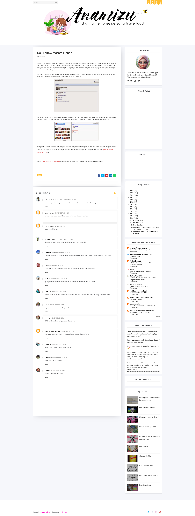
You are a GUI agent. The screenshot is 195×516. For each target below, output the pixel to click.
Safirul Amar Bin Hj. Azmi (54, 200)
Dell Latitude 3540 (146, 465)
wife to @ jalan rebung (138, 248)
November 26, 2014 (70, 200)
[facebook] (152, 2)
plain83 (47, 318)
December (136, 220)
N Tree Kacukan (137, 225)
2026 (132, 190)
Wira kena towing (135, 256)
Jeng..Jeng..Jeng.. (145, 485)
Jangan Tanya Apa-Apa (147, 427)
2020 (132, 204)
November (136, 223)
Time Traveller (132, 332)
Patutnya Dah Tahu (136, 299)
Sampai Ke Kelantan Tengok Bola (141, 250)
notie (129, 363)
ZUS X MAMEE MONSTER (139, 286)
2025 (132, 193)
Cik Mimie (48, 292)
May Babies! (143, 446)
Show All (158, 316)
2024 (132, 195)
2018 (132, 209)
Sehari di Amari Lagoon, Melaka (140, 271)
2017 (132, 211)
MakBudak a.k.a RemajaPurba (141, 297)
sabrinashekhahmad (52, 331)
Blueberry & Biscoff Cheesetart (140, 312)
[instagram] (156, 2)
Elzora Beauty (132, 352)
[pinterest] (139, 80)
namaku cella (135, 304)
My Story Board (136, 284)
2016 (132, 213)
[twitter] (148, 2)
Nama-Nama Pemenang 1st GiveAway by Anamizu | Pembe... (145, 228)
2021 (132, 202)
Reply (46, 206)
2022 (132, 200)
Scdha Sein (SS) (50, 252)
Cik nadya (48, 344)
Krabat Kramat (135, 261)
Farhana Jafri (50, 213)
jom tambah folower (147, 407)
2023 (132, 197)
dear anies (49, 279)
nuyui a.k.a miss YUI (52, 239)
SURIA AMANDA (136, 276)
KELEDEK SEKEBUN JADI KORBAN (142, 306)
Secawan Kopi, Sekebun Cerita (141, 254)
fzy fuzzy (131, 340)
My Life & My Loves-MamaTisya (142, 310)
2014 (132, 218)
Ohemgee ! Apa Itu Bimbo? (149, 417)
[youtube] (160, 2)
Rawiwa (130, 346)
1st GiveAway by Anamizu (51, 161)
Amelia (47, 305)
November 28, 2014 (58, 370)
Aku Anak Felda (145, 456)
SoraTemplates (46, 512)
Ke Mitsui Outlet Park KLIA (139, 293)
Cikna (47, 265)
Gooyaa (64, 512)
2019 (132, 207)
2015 (132, 216)
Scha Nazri (49, 357)
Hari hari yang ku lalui (138, 291)
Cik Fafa (47, 370)
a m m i (132, 269)
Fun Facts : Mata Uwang (148, 475)
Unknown (48, 226)
